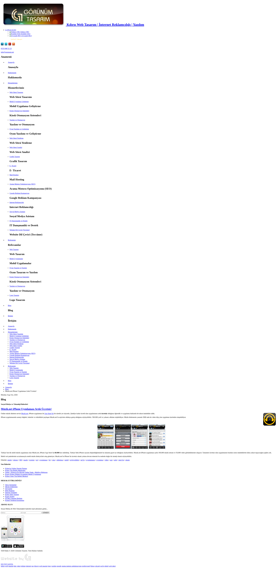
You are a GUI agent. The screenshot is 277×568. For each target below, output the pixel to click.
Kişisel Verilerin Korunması (14, 500)
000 (20, 460)
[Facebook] (3, 45)
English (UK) (25, 34)
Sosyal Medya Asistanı (17, 212)
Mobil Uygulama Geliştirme (19, 102)
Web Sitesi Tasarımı (16, 92)
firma (92, 566)
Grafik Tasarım (15, 157)
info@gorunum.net (7, 52)
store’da (121, 460)
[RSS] (13, 45)
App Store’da (49, 413)
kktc (15, 566)
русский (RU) (26, 36)
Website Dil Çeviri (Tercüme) (20, 230)
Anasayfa (8, 387)
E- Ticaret (13, 166)
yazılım (53, 566)
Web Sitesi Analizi (16, 147)
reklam (23, 566)
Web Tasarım (14, 249)
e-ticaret (97, 566)
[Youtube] (10, 45)
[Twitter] (6, 45)
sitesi (18, 566)
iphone (15, 460)
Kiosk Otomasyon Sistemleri (19, 111)
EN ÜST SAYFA (7, 564)
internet (28, 566)
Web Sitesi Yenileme (16, 138)
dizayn (36, 566)
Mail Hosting (14, 175)
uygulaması (43, 460)
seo (32, 566)
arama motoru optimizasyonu (72, 566)
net (37, 460)
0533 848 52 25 (6, 48)
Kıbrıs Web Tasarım (12, 494)
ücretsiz (31, 460)
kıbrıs (3, 566)
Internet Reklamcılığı (17, 202)
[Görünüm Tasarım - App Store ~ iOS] (19, 547)
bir (50, 460)
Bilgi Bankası (9, 491)
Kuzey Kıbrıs (9, 496)
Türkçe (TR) (24, 32)
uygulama (99, 460)
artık (115, 460)
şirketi (106, 566)
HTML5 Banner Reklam (13, 498)
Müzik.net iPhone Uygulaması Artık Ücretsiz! (26, 409)
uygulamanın (90, 460)
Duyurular (8, 489)
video (106, 460)
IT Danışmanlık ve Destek (18, 221)
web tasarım (43, 566)
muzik (25, 460)
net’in (83, 460)
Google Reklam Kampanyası (19, 193)
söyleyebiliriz (74, 460)
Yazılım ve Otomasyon (17, 120)
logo (49, 566)
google (59, 566)
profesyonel (86, 566)
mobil (66, 460)
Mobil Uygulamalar (16, 259)
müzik (9, 460)
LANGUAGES (10, 30)
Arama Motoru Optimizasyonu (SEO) (22, 184)
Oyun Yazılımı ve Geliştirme (19, 129)
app (111, 460)
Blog (7, 389)
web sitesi (112, 566)
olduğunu (60, 460)
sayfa (102, 566)
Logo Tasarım (14, 295)
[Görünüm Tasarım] (16, 560)
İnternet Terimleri (11, 492)
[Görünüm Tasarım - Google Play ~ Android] (7, 547)
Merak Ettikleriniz (11, 487)
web (6, 566)
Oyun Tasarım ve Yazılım (18, 268)
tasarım (10, 566)
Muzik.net (24, 413)
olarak (127, 460)
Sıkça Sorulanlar (10, 485)
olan (53, 460)
